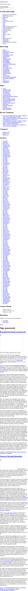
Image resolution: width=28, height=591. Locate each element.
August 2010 (6, 239)
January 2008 (6, 279)
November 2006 (6, 298)
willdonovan (6, 82)
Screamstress (6, 40)
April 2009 (5, 260)
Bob (4, 16)
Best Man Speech (7, 89)
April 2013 (5, 200)
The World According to (8, 78)
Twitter (4, 43)
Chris (4, 21)
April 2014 (5, 193)
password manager (12, 361)
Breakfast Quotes (7, 91)
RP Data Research (7, 73)
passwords (23, 452)
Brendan (5, 20)
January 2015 (6, 188)
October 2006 (6, 299)
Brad (4, 18)
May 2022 (5, 160)
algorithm (14, 452)
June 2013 (5, 197)
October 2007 (6, 283)
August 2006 (6, 302)
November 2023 (6, 152)
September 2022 (6, 156)
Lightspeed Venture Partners (9, 64)
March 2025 (5, 143)
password (18, 587)
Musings (5, 132)
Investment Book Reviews (9, 100)
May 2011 (5, 227)
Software (5, 106)
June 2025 (5, 142)
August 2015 (6, 184)
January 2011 (6, 232)
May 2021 (5, 168)
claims (16, 355)
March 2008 (5, 277)
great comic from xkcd (9, 512)
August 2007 (6, 286)
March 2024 (5, 148)
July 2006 (5, 303)
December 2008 (6, 265)
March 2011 (5, 230)
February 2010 (6, 247)
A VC (4, 49)
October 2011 (6, 220)
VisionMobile (6, 81)
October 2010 (6, 236)
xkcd (9, 589)
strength (6, 589)
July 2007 (5, 287)
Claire (4, 22)
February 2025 (6, 145)
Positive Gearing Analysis (9, 102)
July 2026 (5, 141)
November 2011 (6, 219)
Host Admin (5, 322)
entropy (13, 587)
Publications (5, 104)
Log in (1, 324)
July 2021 (5, 165)
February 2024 (6, 150)
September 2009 (6, 253)
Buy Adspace (6, 92)
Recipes (4, 133)
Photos (4, 38)
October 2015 (6, 183)
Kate (4, 26)
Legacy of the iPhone (12, 126)
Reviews (5, 134)
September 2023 (6, 155)
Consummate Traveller (8, 54)
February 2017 (6, 177)
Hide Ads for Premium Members (10, 96)
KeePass (7, 510)
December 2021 (6, 163)
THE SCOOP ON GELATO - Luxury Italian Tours (14, 118)
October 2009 (6, 252)
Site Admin (5, 320)
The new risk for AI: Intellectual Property (12, 122)
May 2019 (5, 172)
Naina (4, 34)
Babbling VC (6, 51)
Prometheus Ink (6, 71)
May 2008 (5, 274)
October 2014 (6, 189)
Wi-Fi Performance (7, 108)
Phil (4, 37)
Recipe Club (6, 39)
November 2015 (6, 181)
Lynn (4, 29)
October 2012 (6, 206)
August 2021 (6, 164)
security (2, 453)
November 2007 (6, 282)
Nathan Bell (5, 66)
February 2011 (6, 231)
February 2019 (6, 175)
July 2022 (5, 158)
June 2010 (5, 241)
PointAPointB (6, 70)
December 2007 (6, 281)
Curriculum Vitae (7, 95)
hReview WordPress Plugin (9, 99)
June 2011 (5, 226)
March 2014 (5, 194)
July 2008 (5, 271)
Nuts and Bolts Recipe (13, 123)
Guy (4, 23)
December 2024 (6, 146)
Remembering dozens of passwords (13, 332)
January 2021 (6, 171)
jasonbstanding (6, 61)
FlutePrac (5, 57)
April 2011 (5, 228)
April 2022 (5, 162)
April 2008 (5, 275)
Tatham (4, 74)
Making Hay (6, 65)
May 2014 (5, 192)
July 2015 (5, 185)
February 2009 (6, 262)
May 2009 (5, 258)
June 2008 (5, 273)
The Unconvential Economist (9, 77)
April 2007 (5, 291)
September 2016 (6, 179)
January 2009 (6, 264)
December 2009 (6, 249)
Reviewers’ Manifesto (8, 105)
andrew (4, 123)
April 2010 (5, 244)
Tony (4, 79)
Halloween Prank (7, 58)
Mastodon (5, 31)
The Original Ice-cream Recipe (10, 119)
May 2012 (5, 211)
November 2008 (6, 266)
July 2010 (5, 240)
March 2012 (5, 214)
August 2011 (6, 223)
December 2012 (6, 203)
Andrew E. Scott (4, 1)
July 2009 (5, 256)
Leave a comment (8, 453)
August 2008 (6, 270)
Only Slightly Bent (7, 68)
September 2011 (6, 222)
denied (10, 357)
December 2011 (6, 218)
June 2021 (5, 167)
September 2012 (6, 207)
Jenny (4, 25)
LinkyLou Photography (8, 27)
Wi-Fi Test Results (7, 109)
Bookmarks (5, 17)
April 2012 (5, 213)
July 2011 (5, 224)
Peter (4, 35)
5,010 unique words (8, 560)
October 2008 (6, 268)
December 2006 (6, 296)
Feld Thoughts (6, 56)
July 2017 (5, 176)
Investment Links (7, 101)
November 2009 (6, 251)
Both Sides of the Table (8, 52)
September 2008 (6, 269)
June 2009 (5, 257)
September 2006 (6, 300)
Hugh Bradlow (6, 60)
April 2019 (5, 173)
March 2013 (5, 201)
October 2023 (6, 154)
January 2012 (6, 217)
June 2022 (5, 159)
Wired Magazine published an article (12, 496)
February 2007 (6, 294)
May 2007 (5, 290)
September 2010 (6, 237)
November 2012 (6, 205)
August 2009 (6, 254)
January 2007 (6, 295)
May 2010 (5, 243)
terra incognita (6, 75)
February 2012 (6, 215)
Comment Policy (6, 93)
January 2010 (6, 248)
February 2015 (6, 186)
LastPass (2, 510)
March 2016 (5, 180)
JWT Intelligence (7, 62)
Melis (4, 33)
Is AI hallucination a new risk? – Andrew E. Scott (14, 120)
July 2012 (5, 210)
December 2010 (6, 234)
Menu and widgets (4, 6)
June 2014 (5, 190)
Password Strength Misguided (11, 456)
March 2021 (5, 169)
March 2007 (5, 292)
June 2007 (5, 289)
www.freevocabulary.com (15, 559)
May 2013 (5, 198)
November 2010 (6, 235)
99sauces (5, 14)
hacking (18, 452)
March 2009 (5, 261)
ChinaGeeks (5, 53)
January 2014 (6, 196)
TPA (4, 42)
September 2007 (6, 285)
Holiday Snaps (6, 97)
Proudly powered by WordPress (7, 590)
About (4, 88)
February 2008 (6, 278)
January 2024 (6, 151)
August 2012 (6, 209)
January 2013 (6, 202)
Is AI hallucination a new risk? (14, 116)
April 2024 (5, 147)
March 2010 (5, 245)
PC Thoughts (6, 69)
